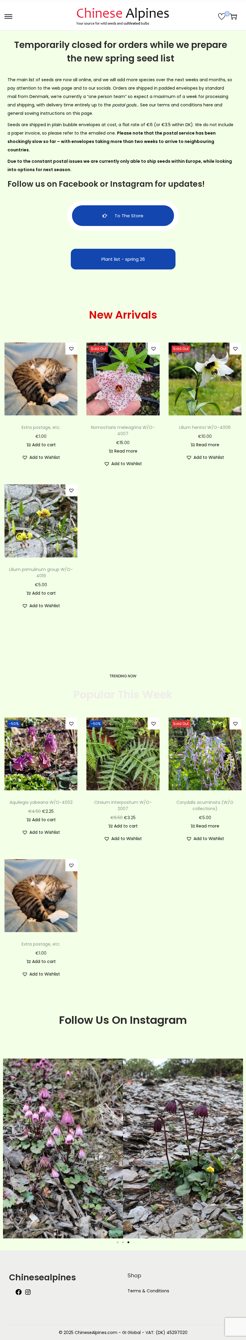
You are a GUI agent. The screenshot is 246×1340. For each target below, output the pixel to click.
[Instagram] (28, 1294)
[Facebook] (18, 1294)
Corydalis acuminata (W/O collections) (204, 805)
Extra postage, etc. (41, 427)
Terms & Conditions (148, 1291)
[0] (221, 16)
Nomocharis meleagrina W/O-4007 (123, 430)
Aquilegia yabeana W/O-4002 (41, 802)
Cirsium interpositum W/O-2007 (123, 805)
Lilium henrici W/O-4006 (205, 427)
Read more (125, 451)
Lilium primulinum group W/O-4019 (41, 572)
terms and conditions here (185, 105)
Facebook (78, 184)
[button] (71, 349)
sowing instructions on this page (58, 113)
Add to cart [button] (44, 445)
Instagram (131, 184)
